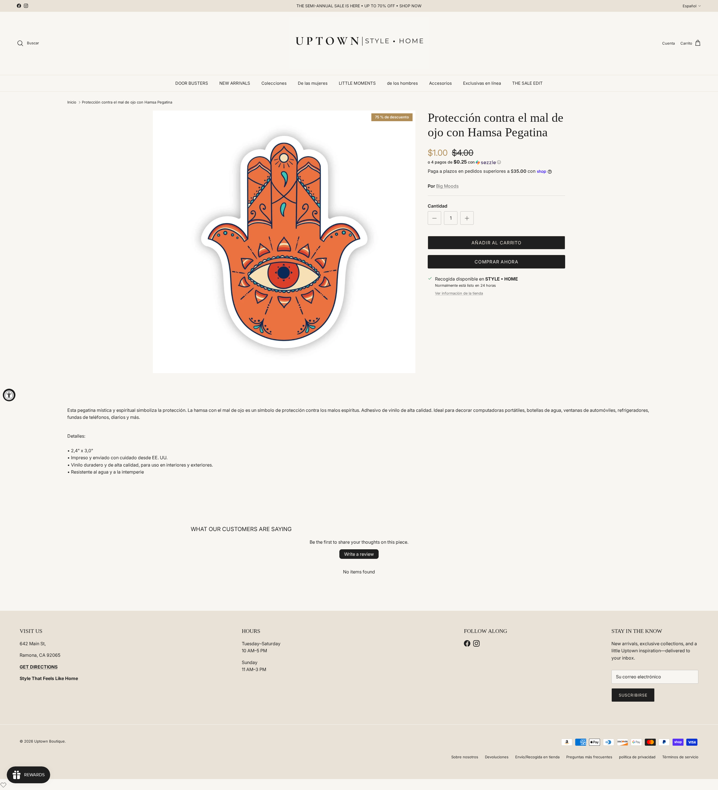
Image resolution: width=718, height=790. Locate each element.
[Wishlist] (3, 784)
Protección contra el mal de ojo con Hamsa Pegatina (127, 102)
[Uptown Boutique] (359, 43)
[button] (464, 162)
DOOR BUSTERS (191, 83)
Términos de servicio (680, 757)
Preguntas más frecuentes (589, 757)
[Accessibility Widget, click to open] (9, 395)
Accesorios (440, 83)
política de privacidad (637, 757)
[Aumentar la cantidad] (467, 218)
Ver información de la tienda (459, 293)
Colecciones (274, 83)
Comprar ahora (496, 262)
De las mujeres (313, 83)
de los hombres (402, 83)
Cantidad (437, 206)
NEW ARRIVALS (234, 83)
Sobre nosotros (464, 757)
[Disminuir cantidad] (434, 218)
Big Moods (447, 186)
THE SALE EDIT (527, 83)
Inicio (71, 102)
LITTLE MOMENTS (357, 83)
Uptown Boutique (49, 741)
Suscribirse (633, 695)
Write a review (359, 554)
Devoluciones (496, 757)
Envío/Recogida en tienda (537, 757)
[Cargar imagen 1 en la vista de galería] (284, 242)
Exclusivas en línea (482, 83)
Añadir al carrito (496, 242)
